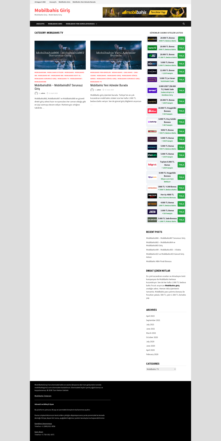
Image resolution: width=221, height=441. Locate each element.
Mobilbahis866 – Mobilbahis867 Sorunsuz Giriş (165, 238)
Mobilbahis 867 (44, 75)
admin (43, 93)
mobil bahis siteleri (55, 72)
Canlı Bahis (128, 72)
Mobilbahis (69, 72)
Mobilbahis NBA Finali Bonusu (159, 261)
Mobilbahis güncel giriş (106, 79)
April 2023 (150, 316)
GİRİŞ (181, 39)
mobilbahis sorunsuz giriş (45, 79)
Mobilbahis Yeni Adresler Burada (84, 2)
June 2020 (150, 345)
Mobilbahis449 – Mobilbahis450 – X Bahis (163, 249)
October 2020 (152, 337)
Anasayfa (52, 2)
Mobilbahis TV (63, 79)
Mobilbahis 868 (57, 75)
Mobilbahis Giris (64, 2)
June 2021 (150, 328)
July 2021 (150, 324)
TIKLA (181, 47)
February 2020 (152, 354)
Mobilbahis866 (40, 72)
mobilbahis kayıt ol (72, 75)
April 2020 (150, 350)
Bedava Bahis (117, 72)
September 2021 (153, 320)
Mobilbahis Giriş (52, 10)
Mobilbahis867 (76, 79)
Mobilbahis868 (40, 82)
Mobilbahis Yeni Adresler (100, 72)
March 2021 (151, 333)
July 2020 (150, 341)
